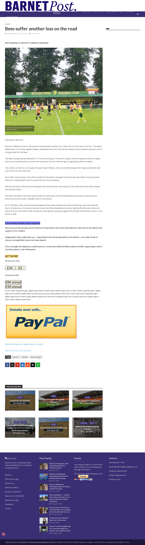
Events (49, 11)
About (64, 11)
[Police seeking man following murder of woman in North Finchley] (44, 487)
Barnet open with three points (87, 400)
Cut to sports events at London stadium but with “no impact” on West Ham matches (20, 427)
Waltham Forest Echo (65, 542)
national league (35, 357)
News (8, 11)
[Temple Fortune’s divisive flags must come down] (44, 520)
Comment (31, 11)
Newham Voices (113, 542)
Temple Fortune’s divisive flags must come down (58, 519)
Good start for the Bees (20, 400)
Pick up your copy (12, 479)
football (25, 357)
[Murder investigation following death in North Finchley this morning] (44, 476)
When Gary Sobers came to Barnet (87, 427)
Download (130, 11)
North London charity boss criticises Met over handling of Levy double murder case (59, 509)
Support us (98, 11)
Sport (57, 11)
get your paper (11, 17)
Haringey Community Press (96, 542)
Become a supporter (13, 491)
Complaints (9, 504)
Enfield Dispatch (79, 542)
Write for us (86, 11)
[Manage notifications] (3, 534)
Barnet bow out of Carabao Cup (53, 428)
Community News (19, 11)
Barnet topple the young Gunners (54, 400)
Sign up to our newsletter (15, 496)
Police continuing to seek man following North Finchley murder (58, 466)
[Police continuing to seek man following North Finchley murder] (44, 466)
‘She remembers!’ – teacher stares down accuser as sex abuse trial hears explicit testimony (59, 498)
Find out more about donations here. (88, 474)
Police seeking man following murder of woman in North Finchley (59, 486)
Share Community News (114, 11)
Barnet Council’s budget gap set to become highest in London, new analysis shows (60, 528)
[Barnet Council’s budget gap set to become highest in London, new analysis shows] (44, 529)
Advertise (74, 11)
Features (41, 11)
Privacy (8, 508)
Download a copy (11, 500)
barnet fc (16, 357)
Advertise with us (12, 487)
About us (8, 475)
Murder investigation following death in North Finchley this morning (58, 476)
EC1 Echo (126, 542)
